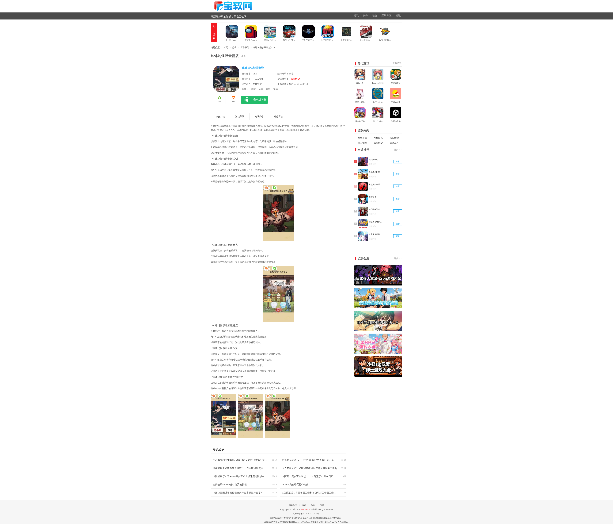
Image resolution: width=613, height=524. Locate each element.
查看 (398, 161)
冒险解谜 (245, 47)
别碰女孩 (372, 197)
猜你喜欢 (278, 116)
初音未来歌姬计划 (376, 234)
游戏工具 (394, 143)
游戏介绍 (220, 117)
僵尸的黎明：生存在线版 (376, 159)
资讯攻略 (259, 116)
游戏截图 (239, 116)
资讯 (398, 15)
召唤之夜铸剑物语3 (376, 222)
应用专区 (386, 15)
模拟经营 (394, 138)
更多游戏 (397, 63)
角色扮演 (362, 138)
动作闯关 (378, 138)
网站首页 (293, 505)
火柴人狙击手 (374, 184)
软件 (365, 15)
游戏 (356, 15)
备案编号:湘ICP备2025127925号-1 (306, 513)
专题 (374, 15)
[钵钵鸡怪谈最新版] (223, 436)
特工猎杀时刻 (374, 172)
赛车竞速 (362, 143)
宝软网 (233, 6)
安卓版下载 (259, 99)
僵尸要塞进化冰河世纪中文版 (376, 209)
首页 (225, 47)
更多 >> (397, 149)
